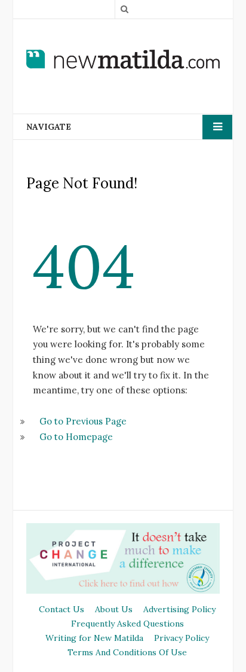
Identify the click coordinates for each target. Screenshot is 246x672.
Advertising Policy (179, 609)
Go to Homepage (76, 436)
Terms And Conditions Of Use (127, 652)
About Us (114, 609)
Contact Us (61, 609)
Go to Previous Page (83, 421)
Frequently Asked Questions (127, 623)
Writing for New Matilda (94, 638)
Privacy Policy (181, 638)
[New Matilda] (123, 58)
